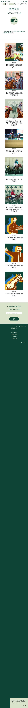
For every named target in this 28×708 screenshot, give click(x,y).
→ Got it (24, 705)
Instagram (14, 332)
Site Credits (23, 342)
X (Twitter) (14, 336)
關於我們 (14, 328)
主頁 (15, 326)
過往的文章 (22, 326)
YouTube (14, 338)
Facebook (14, 334)
